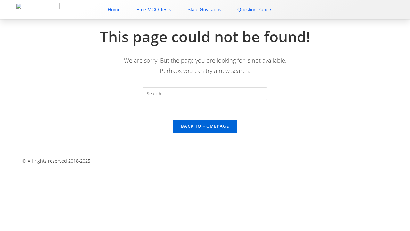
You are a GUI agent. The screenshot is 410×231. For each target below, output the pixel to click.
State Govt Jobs (204, 9)
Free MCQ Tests (153, 9)
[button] (205, 149)
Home (114, 9)
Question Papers (255, 9)
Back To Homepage (205, 126)
